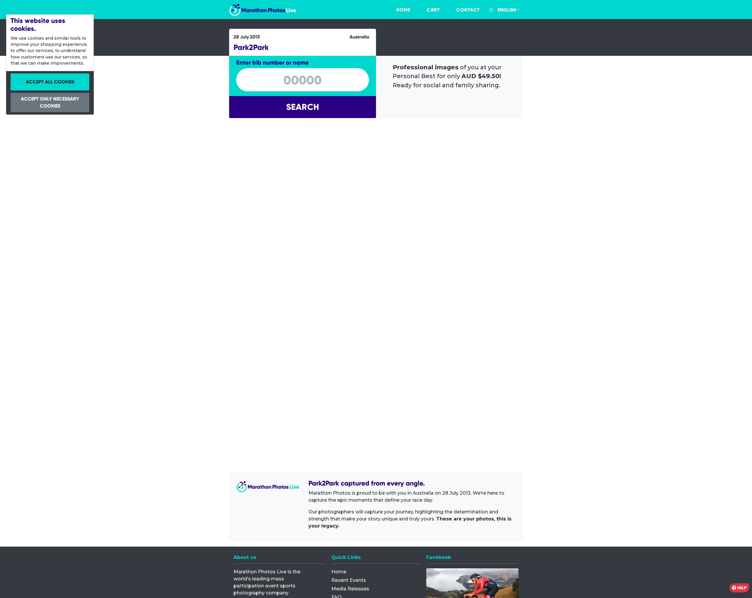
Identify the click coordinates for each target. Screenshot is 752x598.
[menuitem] (397, 10)
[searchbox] (302, 80)
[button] (302, 107)
